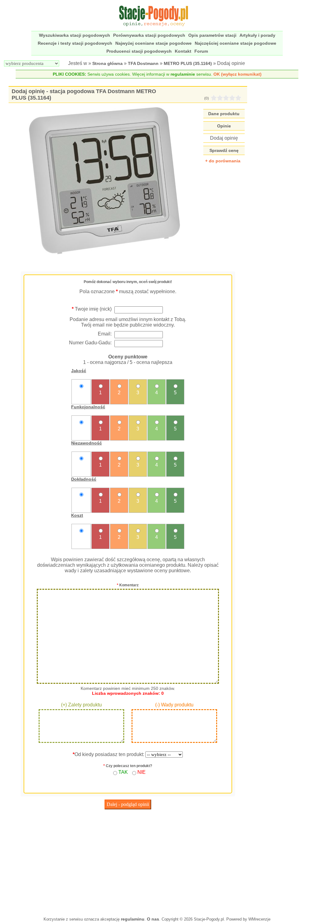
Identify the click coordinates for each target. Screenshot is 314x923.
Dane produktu (223, 113)
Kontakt (183, 51)
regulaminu (132, 919)
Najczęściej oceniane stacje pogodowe (235, 43)
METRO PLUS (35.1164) (188, 63)
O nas (153, 919)
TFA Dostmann (143, 63)
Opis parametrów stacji (212, 35)
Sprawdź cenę (224, 150)
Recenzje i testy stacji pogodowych (75, 43)
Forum (201, 51)
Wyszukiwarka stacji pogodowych (74, 35)
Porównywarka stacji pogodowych (149, 35)
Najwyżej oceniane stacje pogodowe (153, 43)
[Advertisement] (127, 861)
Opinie (224, 125)
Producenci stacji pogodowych (139, 51)
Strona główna (107, 63)
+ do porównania (222, 160)
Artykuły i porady (257, 35)
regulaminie (182, 74)
